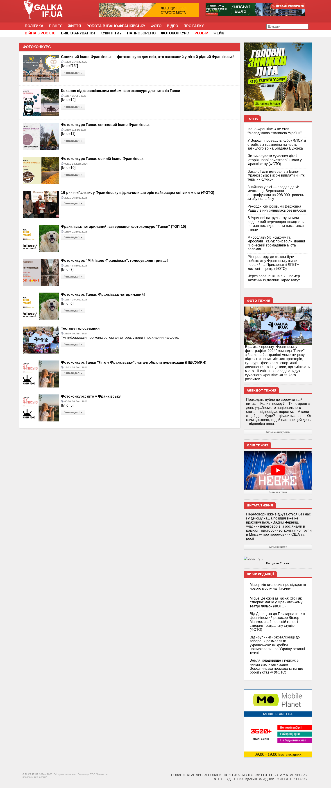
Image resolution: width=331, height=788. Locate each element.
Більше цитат (278, 546)
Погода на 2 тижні (278, 563)
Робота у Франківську (288, 775)
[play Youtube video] (278, 470)
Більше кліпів (278, 492)
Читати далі (73, 72)
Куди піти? (111, 33)
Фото (156, 26)
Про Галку (194, 26)
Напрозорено (141, 33)
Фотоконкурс (175, 33)
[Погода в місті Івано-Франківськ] (278, 559)
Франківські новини (204, 775)
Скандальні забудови (255, 779)
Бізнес (56, 26)
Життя (74, 26)
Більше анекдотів (278, 432)
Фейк (218, 33)
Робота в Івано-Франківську (115, 26)
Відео (172, 26)
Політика (34, 26)
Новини (178, 775)
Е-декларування (78, 33)
